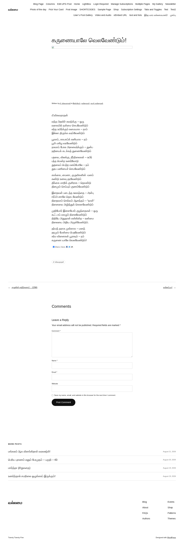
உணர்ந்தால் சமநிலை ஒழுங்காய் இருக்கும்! (31, 476)
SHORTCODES (87, 9)
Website (55, 384)
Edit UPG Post (64, 4)
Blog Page (38, 4)
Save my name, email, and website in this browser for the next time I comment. (85, 395)
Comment (56, 331)
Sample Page (104, 9)
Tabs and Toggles (153, 9)
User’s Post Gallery (83, 15)
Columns (50, 4)
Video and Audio (103, 15)
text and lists (135, 15)
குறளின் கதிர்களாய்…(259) (24, 287)
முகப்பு (173, 15)
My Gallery (157, 4)
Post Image (71, 9)
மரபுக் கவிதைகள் (96, 103)
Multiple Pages (142, 4)
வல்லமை (13, 9)
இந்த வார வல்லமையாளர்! (156, 15)
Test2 (173, 9)
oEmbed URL (120, 15)
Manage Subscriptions (122, 4)
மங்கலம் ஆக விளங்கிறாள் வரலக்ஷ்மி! (29, 451)
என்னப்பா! (167, 287)
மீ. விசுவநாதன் (65, 103)
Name (54, 361)
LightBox (86, 4)
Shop (116, 9)
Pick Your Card (56, 9)
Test (166, 9)
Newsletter (170, 4)
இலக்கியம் (76, 103)
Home (77, 4)
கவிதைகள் (85, 103)
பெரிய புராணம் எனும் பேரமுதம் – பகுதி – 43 (32, 459)
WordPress (171, 537)
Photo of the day (38, 9)
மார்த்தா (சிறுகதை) (19, 467)
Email (54, 372)
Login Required (101, 4)
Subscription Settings (131, 9)
